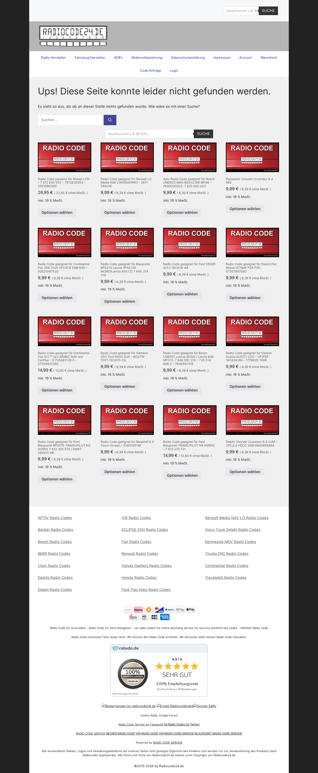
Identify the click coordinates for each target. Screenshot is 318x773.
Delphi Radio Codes (55, 590)
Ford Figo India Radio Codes (146, 590)
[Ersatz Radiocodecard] (174, 706)
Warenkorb (268, 57)
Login (174, 70)
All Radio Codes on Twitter (182, 724)
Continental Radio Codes (226, 566)
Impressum (222, 57)
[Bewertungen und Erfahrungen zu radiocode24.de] (129, 706)
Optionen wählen (57, 212)
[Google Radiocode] (204, 706)
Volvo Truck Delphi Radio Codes (232, 529)
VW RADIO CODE (147, 733)
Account (245, 57)
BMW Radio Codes (54, 553)
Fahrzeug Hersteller (90, 57)
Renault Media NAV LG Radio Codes (236, 518)
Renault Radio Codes (140, 553)
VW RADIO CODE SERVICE (176, 733)
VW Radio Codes (136, 518)
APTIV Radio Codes (55, 518)
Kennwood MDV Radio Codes (230, 542)
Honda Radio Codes (139, 577)
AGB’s (118, 57)
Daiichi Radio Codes (55, 577)
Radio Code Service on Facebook (141, 724)
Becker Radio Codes (55, 529)
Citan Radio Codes (54, 566)
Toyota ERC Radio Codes (227, 553)
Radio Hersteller (53, 57)
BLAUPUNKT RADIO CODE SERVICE (218, 733)
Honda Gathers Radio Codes (147, 566)
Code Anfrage (150, 70)
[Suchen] (110, 120)
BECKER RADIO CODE (120, 733)
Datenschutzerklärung (188, 57)
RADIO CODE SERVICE (90, 733)
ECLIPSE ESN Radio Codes (145, 529)
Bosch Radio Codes (55, 542)
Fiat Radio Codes (136, 542)
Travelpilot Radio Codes (225, 577)
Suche (268, 10)
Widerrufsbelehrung (146, 57)
